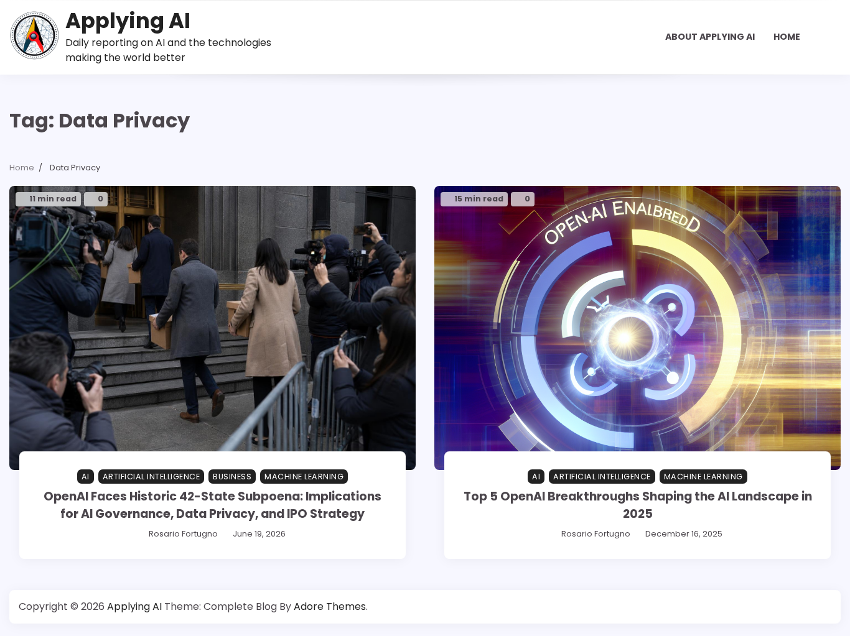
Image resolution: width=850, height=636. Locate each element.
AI (86, 476)
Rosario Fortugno (183, 533)
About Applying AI (710, 36)
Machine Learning (303, 476)
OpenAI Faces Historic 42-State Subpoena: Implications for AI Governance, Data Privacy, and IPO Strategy (212, 505)
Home (786, 36)
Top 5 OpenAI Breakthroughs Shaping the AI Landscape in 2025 (638, 505)
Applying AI (127, 20)
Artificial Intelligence (151, 476)
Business (232, 476)
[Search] (831, 37)
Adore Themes (330, 606)
